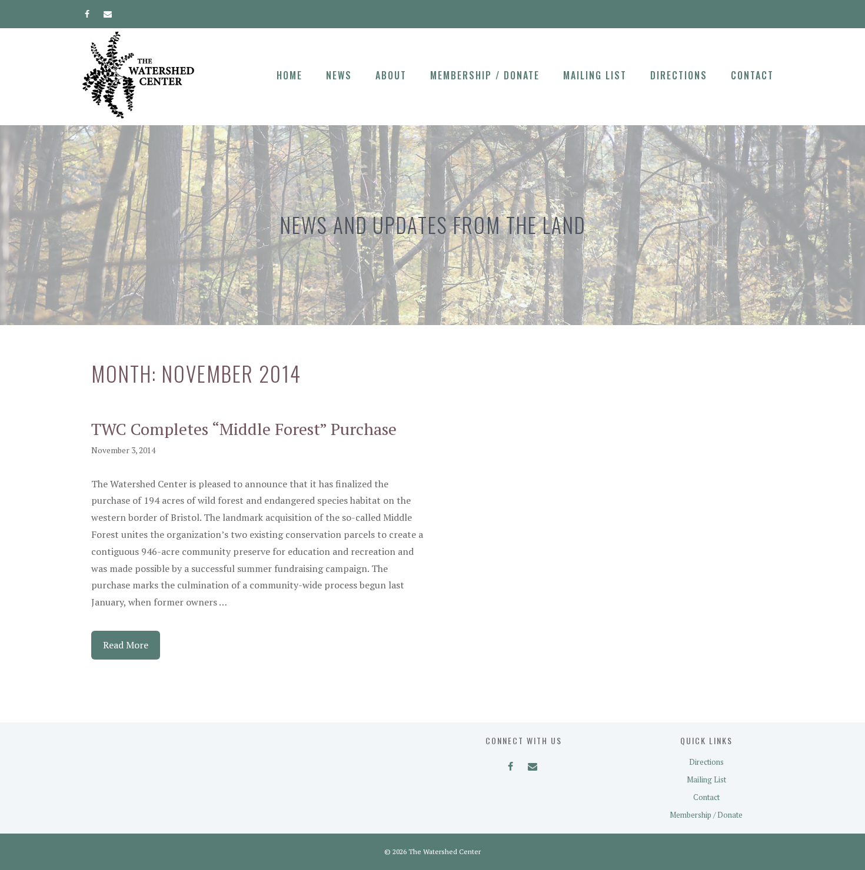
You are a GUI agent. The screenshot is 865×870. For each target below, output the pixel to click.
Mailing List (595, 75)
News (339, 75)
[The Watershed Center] (138, 74)
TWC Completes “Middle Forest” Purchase (244, 429)
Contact (752, 75)
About (391, 75)
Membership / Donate (485, 75)
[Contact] (108, 12)
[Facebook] (87, 12)
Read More (125, 644)
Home (289, 75)
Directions (678, 75)
